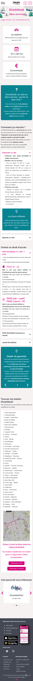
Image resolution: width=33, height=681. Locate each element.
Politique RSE (7, 664)
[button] (5, 385)
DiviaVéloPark (16, 595)
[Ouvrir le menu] (3, 3)
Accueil (3, 20)
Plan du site (6, 669)
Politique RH (7, 666)
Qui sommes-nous (8, 659)
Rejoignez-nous (7, 662)
